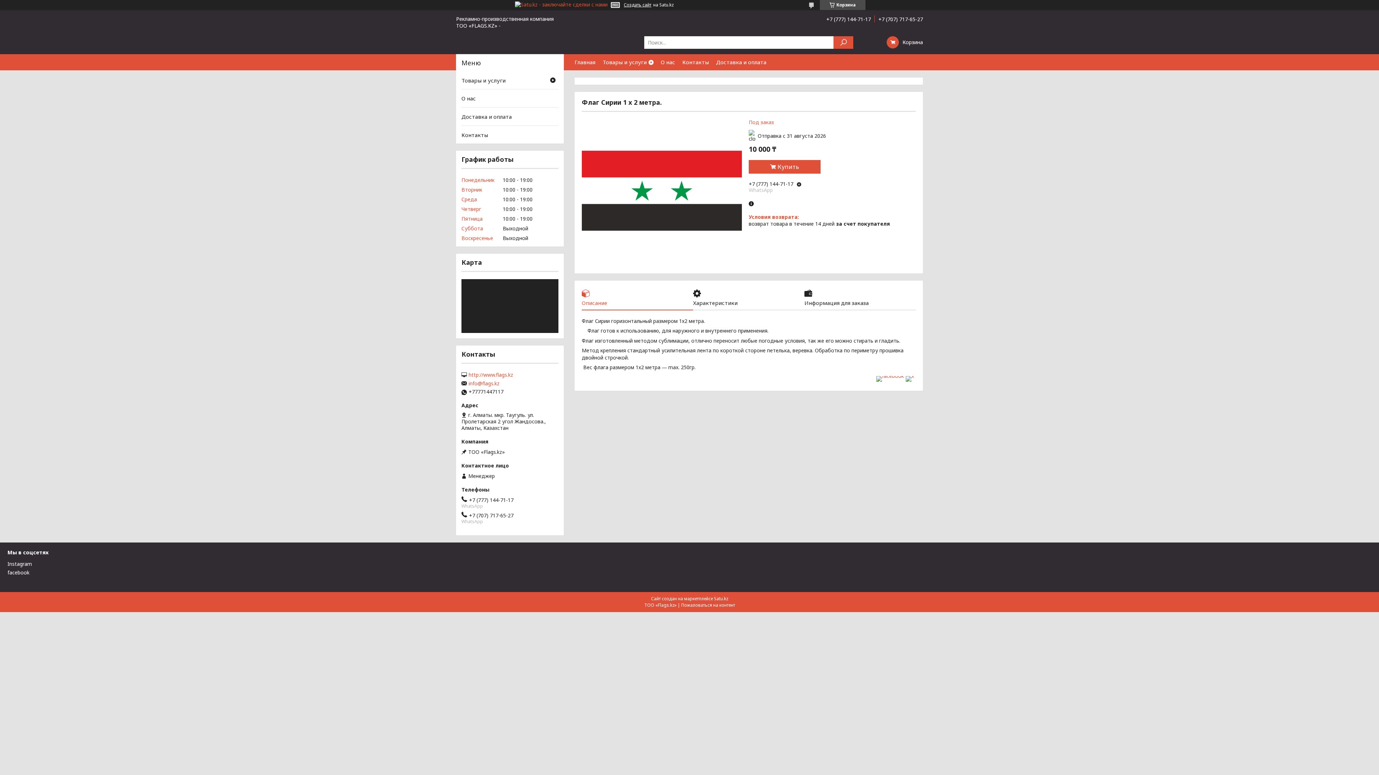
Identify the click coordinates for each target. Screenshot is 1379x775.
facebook (18, 572)
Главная (585, 62)
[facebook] (890, 375)
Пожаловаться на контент (708, 605)
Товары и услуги (625, 62)
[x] (910, 375)
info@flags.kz (484, 383)
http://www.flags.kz (491, 375)
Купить (788, 167)
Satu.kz (721, 599)
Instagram (20, 563)
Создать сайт (637, 5)
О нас (668, 62)
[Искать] (843, 42)
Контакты (695, 62)
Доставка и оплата (741, 62)
